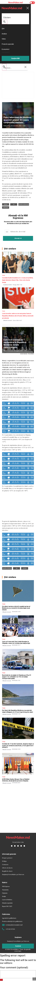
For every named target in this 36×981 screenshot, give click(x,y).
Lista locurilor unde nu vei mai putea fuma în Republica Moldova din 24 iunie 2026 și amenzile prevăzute (17, 316)
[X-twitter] (15, 846)
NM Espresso (6, 886)
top (16, 568)
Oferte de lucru (7, 868)
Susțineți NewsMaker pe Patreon (13, 874)
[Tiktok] (21, 846)
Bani (4, 114)
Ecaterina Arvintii (7, 284)
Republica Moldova (7, 568)
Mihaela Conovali (7, 320)
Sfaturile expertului (7, 903)
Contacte (5, 864)
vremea (24, 568)
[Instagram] (18, 846)
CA (13, 204)
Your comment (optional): (14, 967)
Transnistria (5, 890)
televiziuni (5, 207)
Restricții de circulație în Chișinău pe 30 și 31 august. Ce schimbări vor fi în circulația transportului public (16, 676)
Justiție (4, 896)
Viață (3, 275)
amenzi (5, 204)
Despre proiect (7, 858)
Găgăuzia (4, 893)
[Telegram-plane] (24, 846)
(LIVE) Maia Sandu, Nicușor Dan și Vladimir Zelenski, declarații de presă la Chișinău (16, 780)
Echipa (4, 861)
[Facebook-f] (11, 846)
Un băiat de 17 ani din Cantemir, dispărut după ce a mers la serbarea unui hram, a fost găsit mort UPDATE (18, 745)
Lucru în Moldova (7, 899)
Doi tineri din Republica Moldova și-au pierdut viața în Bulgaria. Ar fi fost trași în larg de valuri (17, 711)
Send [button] (1, 980)
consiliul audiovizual (24, 204)
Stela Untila (6, 125)
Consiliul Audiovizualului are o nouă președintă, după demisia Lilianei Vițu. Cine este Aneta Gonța (17, 280)
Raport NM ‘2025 (7, 906)
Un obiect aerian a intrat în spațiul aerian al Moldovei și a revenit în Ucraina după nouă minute (16, 608)
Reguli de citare (7, 871)
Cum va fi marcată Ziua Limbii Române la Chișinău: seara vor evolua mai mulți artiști (16, 642)
